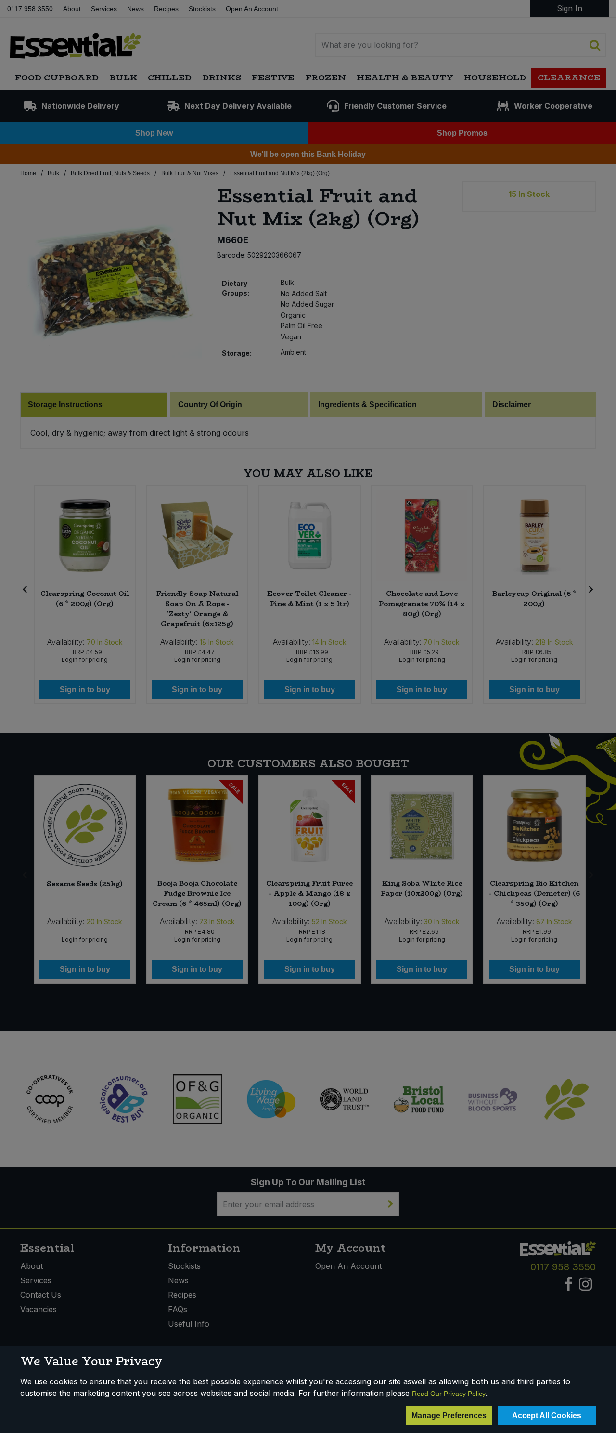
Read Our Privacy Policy (449, 1393)
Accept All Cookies (546, 1415)
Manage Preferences (449, 1415)
